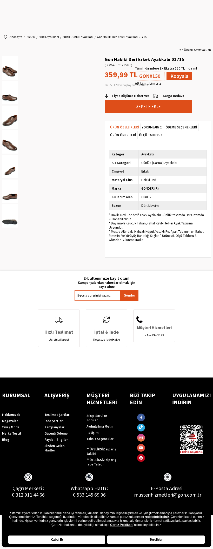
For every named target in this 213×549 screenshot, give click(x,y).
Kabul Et (57, 539)
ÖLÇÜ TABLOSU (150, 135)
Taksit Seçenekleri (100, 439)
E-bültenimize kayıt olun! (106, 278)
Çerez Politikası (121, 525)
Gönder (129, 295)
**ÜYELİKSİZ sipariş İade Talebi (101, 462)
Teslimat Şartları (57, 415)
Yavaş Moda (10, 427)
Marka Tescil (11, 433)
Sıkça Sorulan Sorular (96, 418)
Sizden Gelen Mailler (54, 448)
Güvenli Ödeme (56, 433)
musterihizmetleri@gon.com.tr (167, 494)
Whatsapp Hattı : (89, 488)
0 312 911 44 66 (28, 494)
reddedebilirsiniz (157, 517)
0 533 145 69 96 (89, 494)
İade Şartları (54, 421)
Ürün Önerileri (123, 135)
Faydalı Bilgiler (56, 439)
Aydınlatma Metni (100, 426)
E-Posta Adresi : (167, 488)
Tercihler (156, 539)
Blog (5, 439)
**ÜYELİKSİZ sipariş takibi (101, 451)
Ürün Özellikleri (124, 127)
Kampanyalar (54, 427)
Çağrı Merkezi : (28, 488)
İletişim (92, 432)
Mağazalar (10, 421)
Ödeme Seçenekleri (181, 127)
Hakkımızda (11, 415)
